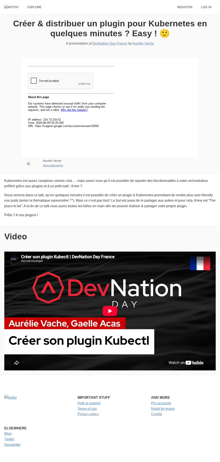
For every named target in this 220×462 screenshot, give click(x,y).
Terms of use (87, 409)
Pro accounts (161, 403)
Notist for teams (163, 409)
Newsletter (12, 445)
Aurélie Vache (143, 43)
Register (184, 7)
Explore (34, 7)
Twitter (9, 439)
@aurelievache (53, 165)
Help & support (89, 403)
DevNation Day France (109, 43)
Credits (156, 414)
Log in (206, 7)
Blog (7, 433)
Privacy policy (88, 414)
